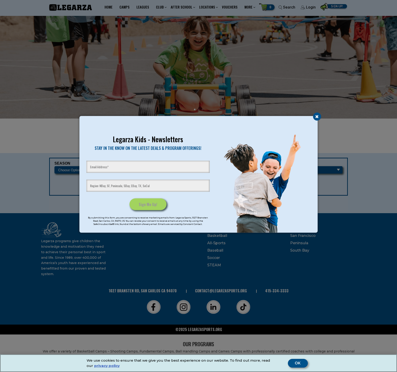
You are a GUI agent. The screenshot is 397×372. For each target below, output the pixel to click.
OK (298, 363)
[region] (198, 363)
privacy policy (107, 365)
